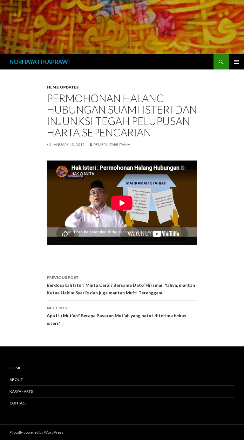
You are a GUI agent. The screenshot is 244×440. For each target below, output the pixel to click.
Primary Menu (236, 61)
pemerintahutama (111, 144)
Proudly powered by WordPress (37, 432)
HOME (15, 367)
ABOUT (16, 379)
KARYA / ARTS (21, 391)
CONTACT (18, 403)
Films (52, 87)
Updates (69, 87)
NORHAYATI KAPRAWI (40, 61)
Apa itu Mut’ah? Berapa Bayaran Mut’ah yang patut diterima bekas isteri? (116, 315)
